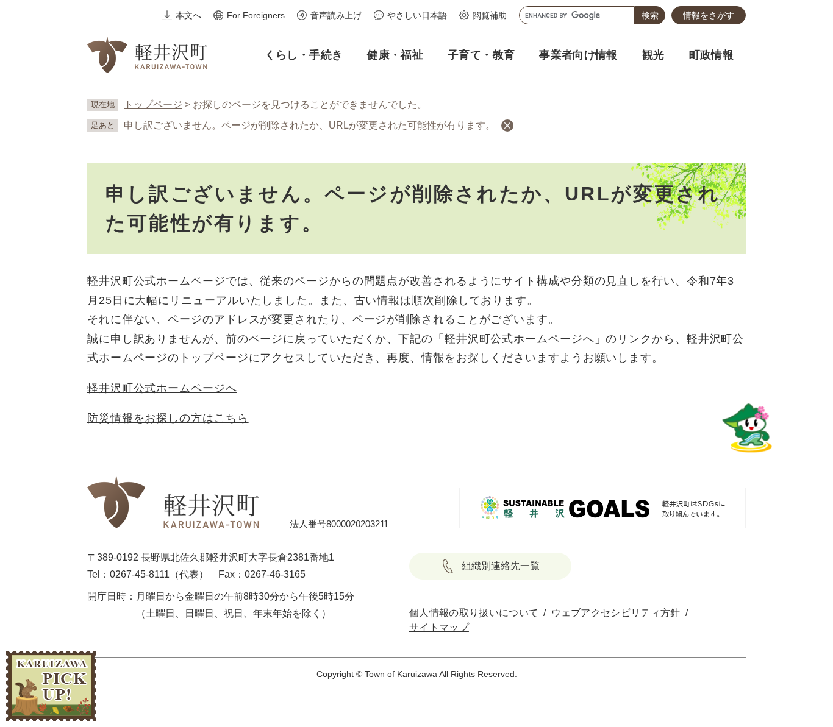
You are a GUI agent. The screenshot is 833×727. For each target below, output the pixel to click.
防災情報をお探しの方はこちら (168, 418)
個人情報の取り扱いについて (473, 613)
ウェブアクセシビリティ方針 (616, 613)
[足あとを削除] (507, 125)
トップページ (153, 104)
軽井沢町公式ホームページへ (162, 388)
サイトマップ (439, 627)
